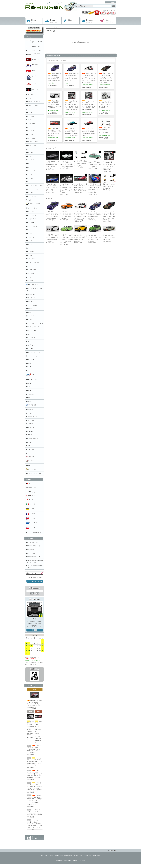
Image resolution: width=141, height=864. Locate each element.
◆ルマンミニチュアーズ (33, 352)
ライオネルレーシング (33, 330)
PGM (28, 445)
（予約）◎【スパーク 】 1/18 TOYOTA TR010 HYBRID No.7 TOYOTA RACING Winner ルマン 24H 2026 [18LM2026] (38, 730)
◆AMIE (29, 367)
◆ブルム (29, 255)
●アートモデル (31, 98)
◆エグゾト (30, 134)
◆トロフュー (30, 222)
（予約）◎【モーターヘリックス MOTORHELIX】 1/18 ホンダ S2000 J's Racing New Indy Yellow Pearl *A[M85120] (34, 774)
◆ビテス (29, 244)
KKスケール (30, 409)
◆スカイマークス (31, 196)
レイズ (29, 341)
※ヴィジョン (30, 116)
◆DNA (29, 390)
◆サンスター (30, 178)
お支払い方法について (33, 542)
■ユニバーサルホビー (32, 356)
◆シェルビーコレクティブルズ (35, 185)
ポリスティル (30, 273)
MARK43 (29, 435)
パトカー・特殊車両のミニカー (35, 532)
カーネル (29, 149)
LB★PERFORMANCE (33, 416)
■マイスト (29, 312)
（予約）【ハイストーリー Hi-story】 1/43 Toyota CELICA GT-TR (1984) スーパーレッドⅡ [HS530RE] (89, 132)
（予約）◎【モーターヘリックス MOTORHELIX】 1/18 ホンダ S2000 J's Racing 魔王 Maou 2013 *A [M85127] (34, 749)
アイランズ (30, 94)
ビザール (29, 248)
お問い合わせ (89, 20)
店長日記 (34, 630)
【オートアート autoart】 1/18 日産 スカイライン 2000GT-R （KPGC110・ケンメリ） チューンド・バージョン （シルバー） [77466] (34, 824)
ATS (28, 370)
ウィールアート (31, 123)
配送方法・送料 (59, 855)
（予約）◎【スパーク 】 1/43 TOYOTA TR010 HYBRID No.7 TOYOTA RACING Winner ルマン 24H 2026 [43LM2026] (34, 761)
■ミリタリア (30, 319)
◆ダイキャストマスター (33, 208)
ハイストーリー (31, 237)
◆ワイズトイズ (31, 359)
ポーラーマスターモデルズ (34, 50)
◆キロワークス (31, 160)
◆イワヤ (29, 112)
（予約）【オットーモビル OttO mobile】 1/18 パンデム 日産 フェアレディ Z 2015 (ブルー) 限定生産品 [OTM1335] (54, 77)
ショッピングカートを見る (34, 581)
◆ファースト (30, 251)
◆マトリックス (31, 316)
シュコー (29, 181)
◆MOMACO (30, 427)
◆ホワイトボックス (32, 305)
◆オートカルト (31, 138)
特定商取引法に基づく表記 (71, 855)
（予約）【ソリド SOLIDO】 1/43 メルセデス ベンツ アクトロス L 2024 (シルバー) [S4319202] (105, 104)
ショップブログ (31, 553)
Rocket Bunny (30, 453)
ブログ (71, 20)
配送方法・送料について (33, 546)
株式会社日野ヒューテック (34, 473)
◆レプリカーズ (31, 345)
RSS (33, 836)
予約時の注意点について (33, 556)
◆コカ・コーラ (31, 171)
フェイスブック (31, 626)
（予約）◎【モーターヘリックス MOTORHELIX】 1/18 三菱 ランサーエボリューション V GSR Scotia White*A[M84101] (34, 786)
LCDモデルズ (30, 420)
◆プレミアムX (31, 259)
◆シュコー (30, 192)
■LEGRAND (30, 424)
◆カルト (29, 156)
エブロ (29, 127)
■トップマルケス (31, 215)
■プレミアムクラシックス (33, 262)
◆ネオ (29, 230)
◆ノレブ (29, 233)
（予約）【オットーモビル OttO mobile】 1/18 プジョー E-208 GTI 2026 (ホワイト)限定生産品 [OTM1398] (54, 104)
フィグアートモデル (32, 270)
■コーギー (29, 167)
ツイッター (39, 626)
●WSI (28, 465)
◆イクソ (29, 109)
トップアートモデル (32, 226)
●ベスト (29, 277)
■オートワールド (31, 145)
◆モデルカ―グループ (33, 327)
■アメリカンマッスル (32, 105)
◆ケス (29, 163)
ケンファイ (30, 174)
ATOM (34, 838)
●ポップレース (31, 301)
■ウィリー (29, 120)
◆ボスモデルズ (31, 294)
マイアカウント (110, 2)
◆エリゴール (30, 131)
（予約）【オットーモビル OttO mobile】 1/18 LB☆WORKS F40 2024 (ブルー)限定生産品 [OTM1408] (72, 77)
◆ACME (29, 363)
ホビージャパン (31, 297)
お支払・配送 (52, 20)
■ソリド (29, 200)
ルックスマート (31, 337)
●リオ (28, 334)
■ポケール (29, 308)
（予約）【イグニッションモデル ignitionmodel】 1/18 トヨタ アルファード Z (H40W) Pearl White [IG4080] (31, 728)
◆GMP (29, 397)
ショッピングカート (107, 20)
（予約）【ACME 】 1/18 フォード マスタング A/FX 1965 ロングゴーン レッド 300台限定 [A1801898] (54, 132)
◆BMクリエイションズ (33, 379)
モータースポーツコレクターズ (35, 323)
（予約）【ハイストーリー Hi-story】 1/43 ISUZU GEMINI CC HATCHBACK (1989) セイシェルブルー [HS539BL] (72, 132)
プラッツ (29, 266)
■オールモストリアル (32, 141)
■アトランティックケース (33, 101)
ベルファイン (30, 280)
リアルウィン (30, 348)
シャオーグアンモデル (33, 189)
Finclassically (30, 394)
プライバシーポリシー (85, 855)
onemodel (29, 442)
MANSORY (30, 431)
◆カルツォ (30, 152)
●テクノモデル (31, 211)
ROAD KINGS (30, 449)
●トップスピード (31, 219)
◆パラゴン (30, 240)
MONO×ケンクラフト (32, 438)
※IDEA (29, 401)
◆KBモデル (30, 413)
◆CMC (29, 383)
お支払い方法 (49, 855)
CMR (28, 386)
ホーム (34, 20)
